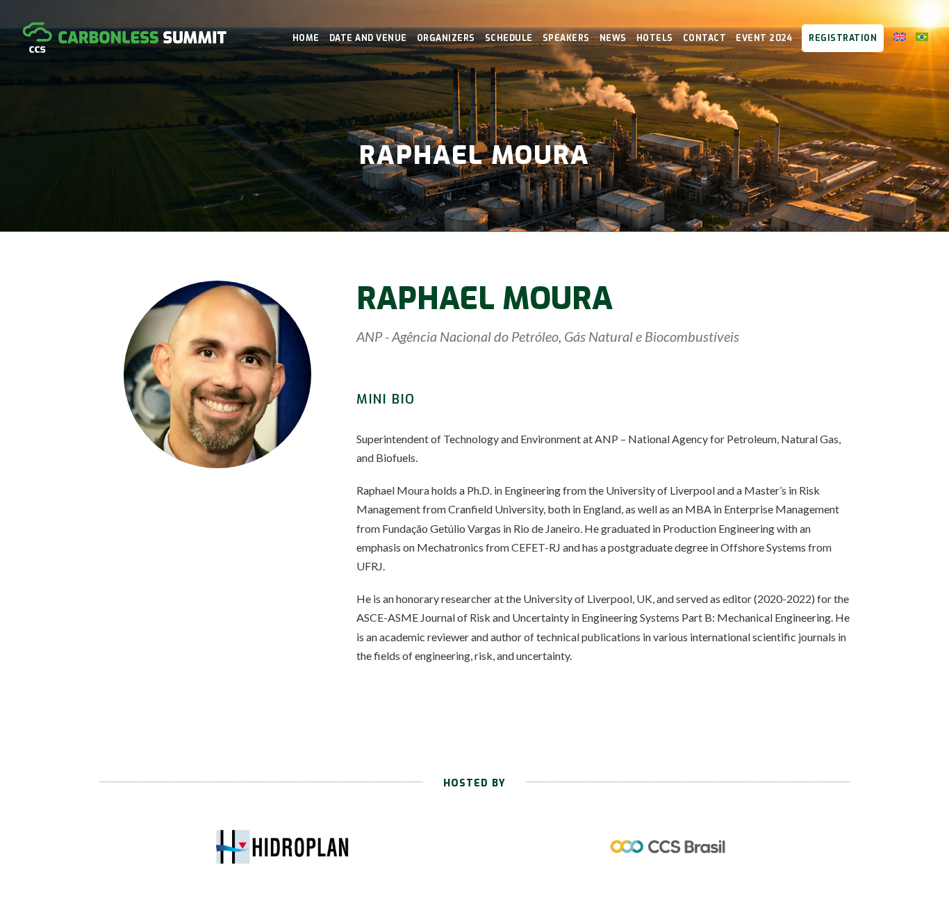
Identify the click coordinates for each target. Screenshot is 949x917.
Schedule (509, 38)
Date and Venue (368, 38)
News (613, 38)
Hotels (654, 38)
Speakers (566, 38)
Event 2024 (764, 38)
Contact (705, 38)
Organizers (446, 38)
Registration (843, 38)
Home (306, 38)
